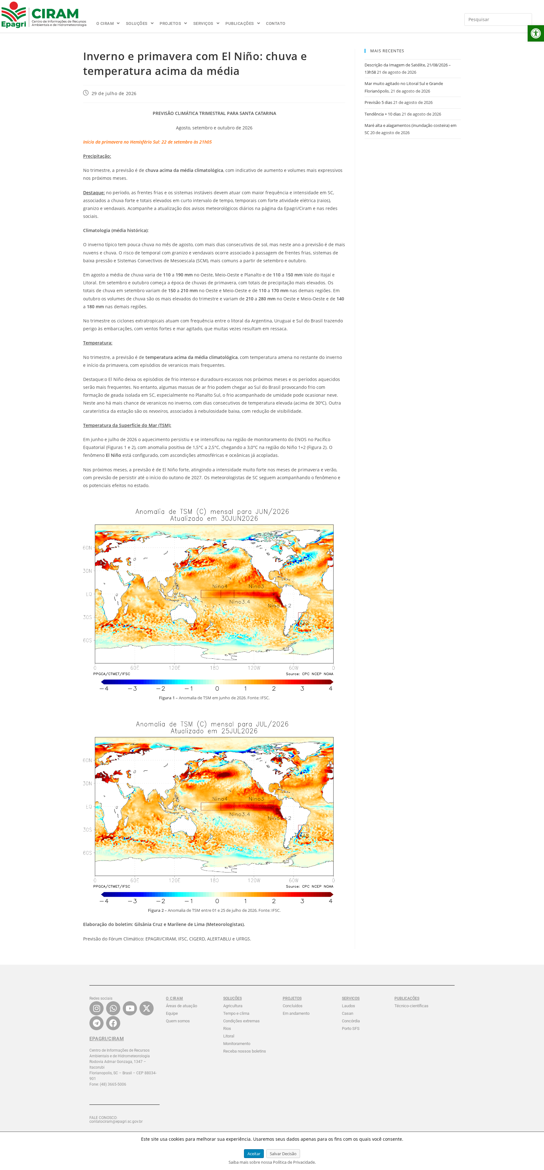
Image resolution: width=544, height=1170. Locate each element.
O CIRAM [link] (105, 23)
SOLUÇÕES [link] (137, 23)
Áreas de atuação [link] (181, 1005)
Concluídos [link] (293, 1005)
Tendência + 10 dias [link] (383, 114)
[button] (108, 23)
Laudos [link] (348, 1005)
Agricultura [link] (232, 1005)
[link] (536, 33)
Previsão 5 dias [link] (378, 102)
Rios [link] (227, 1028)
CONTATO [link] (276, 23)
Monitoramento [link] (236, 1043)
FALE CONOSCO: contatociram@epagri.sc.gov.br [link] (116, 1120)
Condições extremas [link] (241, 1021)
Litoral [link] (228, 1036)
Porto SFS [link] (351, 1028)
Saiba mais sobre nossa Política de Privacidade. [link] (272, 1162)
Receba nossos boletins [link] (244, 1051)
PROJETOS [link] (170, 23)
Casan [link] (347, 1013)
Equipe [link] (172, 1013)
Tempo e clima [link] (236, 1013)
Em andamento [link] (296, 1013)
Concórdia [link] (351, 1021)
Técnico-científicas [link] (411, 1005)
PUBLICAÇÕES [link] (239, 23)
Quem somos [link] (178, 1021)
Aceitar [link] (253, 1153)
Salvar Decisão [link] (283, 1153)
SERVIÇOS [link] (203, 23)
